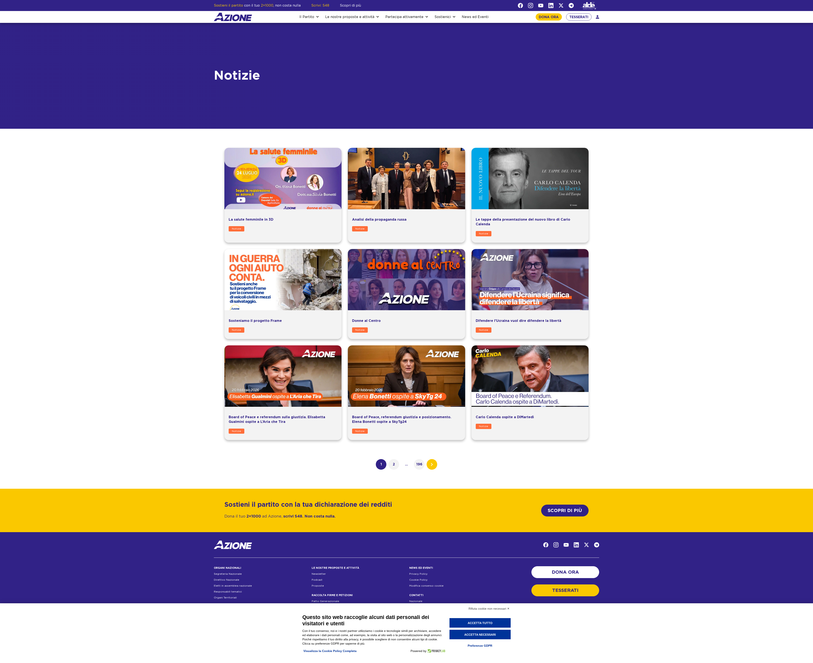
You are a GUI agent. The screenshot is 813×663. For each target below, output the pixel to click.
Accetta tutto (480, 623)
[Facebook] (520, 5)
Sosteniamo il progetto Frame (255, 321)
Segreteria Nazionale (228, 574)
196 (419, 464)
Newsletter (319, 574)
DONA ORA (549, 17)
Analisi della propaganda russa (379, 219)
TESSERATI (578, 17)
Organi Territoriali (225, 597)
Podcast (317, 580)
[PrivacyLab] (435, 651)
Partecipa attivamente (404, 17)
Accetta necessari (480, 634)
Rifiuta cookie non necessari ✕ (489, 608)
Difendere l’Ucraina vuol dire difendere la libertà (518, 321)
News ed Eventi (475, 17)
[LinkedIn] (550, 5)
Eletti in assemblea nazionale (233, 585)
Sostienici (442, 17)
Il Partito (306, 17)
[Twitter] (561, 5)
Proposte (318, 585)
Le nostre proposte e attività (349, 17)
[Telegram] (571, 5)
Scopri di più (350, 5)
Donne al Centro (366, 321)
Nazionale (415, 601)
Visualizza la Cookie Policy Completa (330, 651)
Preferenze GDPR (480, 645)
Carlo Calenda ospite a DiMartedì (505, 417)
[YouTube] (540, 5)
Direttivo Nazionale (226, 580)
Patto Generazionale (325, 601)
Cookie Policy (418, 580)
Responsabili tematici (228, 591)
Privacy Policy (418, 574)
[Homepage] (233, 17)
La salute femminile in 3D (251, 219)
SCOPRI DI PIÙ (565, 510)
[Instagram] (530, 5)
